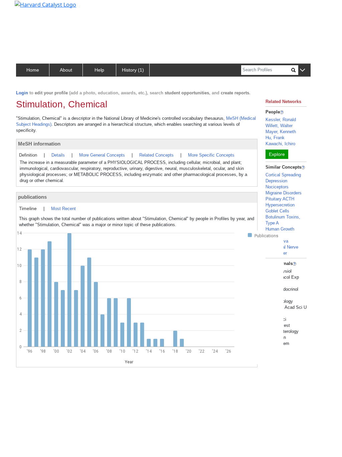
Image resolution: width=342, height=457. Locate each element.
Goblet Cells (277, 210)
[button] (302, 70)
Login (22, 92)
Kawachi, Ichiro (280, 143)
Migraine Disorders (284, 192)
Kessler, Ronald (281, 119)
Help (99, 70)
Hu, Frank (275, 137)
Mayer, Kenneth (281, 131)
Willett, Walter (279, 125)
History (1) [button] (133, 70)
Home (32, 70)
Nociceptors (277, 186)
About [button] (66, 70)
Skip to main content (28, 8)
